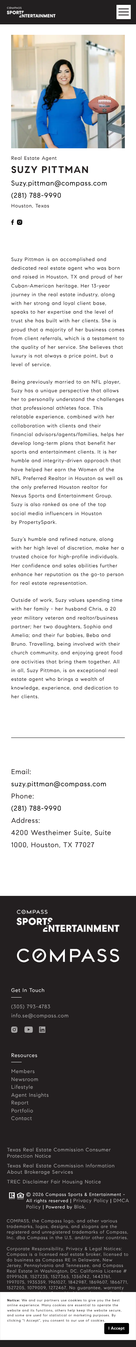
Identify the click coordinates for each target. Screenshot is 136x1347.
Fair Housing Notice (76, 1182)
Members (23, 1072)
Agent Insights (30, 1095)
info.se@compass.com (40, 1016)
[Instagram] (16, 1030)
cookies (75, 1300)
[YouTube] (30, 1030)
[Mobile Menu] (124, 12)
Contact (21, 1119)
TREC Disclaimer (28, 1182)
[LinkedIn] (43, 1030)
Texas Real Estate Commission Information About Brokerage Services (61, 1169)
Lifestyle (22, 1087)
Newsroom (24, 1080)
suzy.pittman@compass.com (59, 183)
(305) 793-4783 (31, 1007)
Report (20, 1103)
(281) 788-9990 (36, 195)
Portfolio (22, 1111)
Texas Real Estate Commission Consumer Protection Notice (59, 1153)
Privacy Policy (90, 1200)
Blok (79, 1207)
